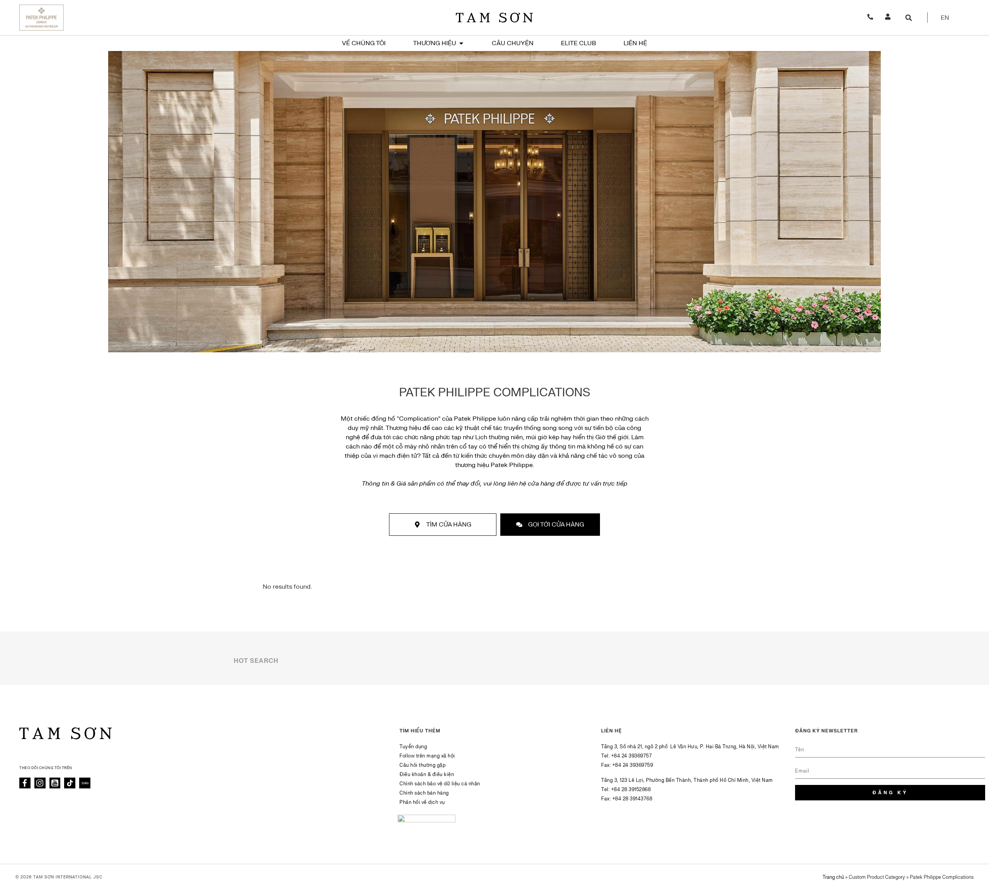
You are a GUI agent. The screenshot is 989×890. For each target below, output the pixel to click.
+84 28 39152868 (631, 789)
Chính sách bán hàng (424, 793)
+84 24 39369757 (631, 756)
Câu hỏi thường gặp (422, 765)
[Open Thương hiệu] (461, 43)
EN (945, 18)
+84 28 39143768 (632, 799)
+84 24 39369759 (632, 765)
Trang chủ (833, 877)
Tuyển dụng (413, 747)
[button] (908, 18)
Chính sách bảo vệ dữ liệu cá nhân (439, 784)
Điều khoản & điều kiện (426, 774)
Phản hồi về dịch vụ (422, 802)
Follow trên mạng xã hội (427, 756)
